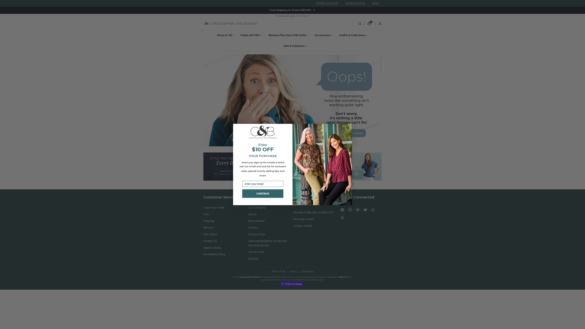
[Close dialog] (348, 127)
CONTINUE (262, 193)
